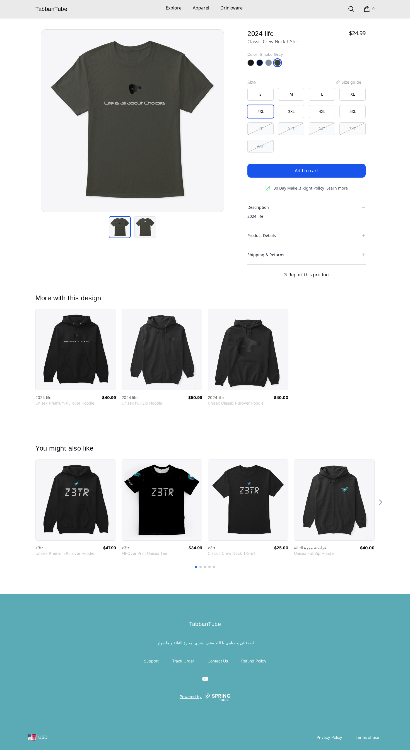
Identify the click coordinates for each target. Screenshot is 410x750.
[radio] (260, 94)
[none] (348, 82)
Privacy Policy (329, 737)
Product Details (261, 235)
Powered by (191, 696)
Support (151, 661)
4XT (260, 146)
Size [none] (251, 82)
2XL (260, 111)
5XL (352, 111)
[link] (76, 349)
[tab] (119, 227)
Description (258, 207)
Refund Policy (253, 661)
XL (353, 94)
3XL (291, 111)
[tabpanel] (132, 120)
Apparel (201, 8)
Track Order (183, 661)
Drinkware (231, 8)
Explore (174, 8)
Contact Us (218, 661)
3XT (352, 128)
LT (261, 128)
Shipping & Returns (265, 254)
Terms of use (367, 737)
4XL (322, 111)
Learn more (337, 188)
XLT (291, 128)
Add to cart (306, 171)
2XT (322, 128)
